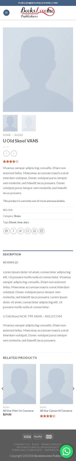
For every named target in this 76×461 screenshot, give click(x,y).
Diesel (12, 222)
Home (7, 135)
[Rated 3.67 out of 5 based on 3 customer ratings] (38, 161)
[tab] (38, 254)
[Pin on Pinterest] (34, 231)
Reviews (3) (10, 262)
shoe (19, 222)
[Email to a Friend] (27, 231)
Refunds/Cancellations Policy (38, 447)
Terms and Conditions (27, 449)
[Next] (66, 69)
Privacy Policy (51, 444)
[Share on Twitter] (20, 231)
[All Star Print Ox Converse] (19, 384)
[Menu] (6, 13)
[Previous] (9, 69)
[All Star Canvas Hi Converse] (56, 384)
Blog (35, 444)
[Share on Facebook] (13, 231)
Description (12, 254)
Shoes (18, 135)
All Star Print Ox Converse (18, 410)
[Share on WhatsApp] (6, 231)
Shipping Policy (54, 449)
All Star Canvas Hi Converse (56, 410)
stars (26, 222)
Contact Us (22, 444)
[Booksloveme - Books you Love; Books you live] (38, 13)
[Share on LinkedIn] (41, 231)
